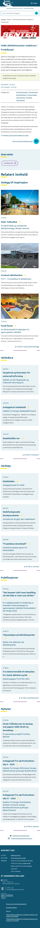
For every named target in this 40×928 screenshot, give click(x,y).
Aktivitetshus (20, 100)
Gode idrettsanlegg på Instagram (21, 838)
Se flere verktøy (32, 566)
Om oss (8, 911)
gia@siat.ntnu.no (16, 855)
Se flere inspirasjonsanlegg (28, 346)
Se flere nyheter (32, 826)
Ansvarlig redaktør (11, 907)
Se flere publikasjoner (30, 698)
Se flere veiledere (31, 455)
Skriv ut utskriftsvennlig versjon (22, 141)
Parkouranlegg (32, 95)
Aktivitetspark (33, 92)
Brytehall (29, 97)
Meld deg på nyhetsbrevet (21, 836)
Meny (35, 3)
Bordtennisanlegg (22, 92)
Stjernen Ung (8, 163)
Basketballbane (21, 95)
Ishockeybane (20, 97)
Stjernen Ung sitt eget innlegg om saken (15, 135)
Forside (3, 19)
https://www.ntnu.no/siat (18, 858)
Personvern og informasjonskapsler (16, 904)
